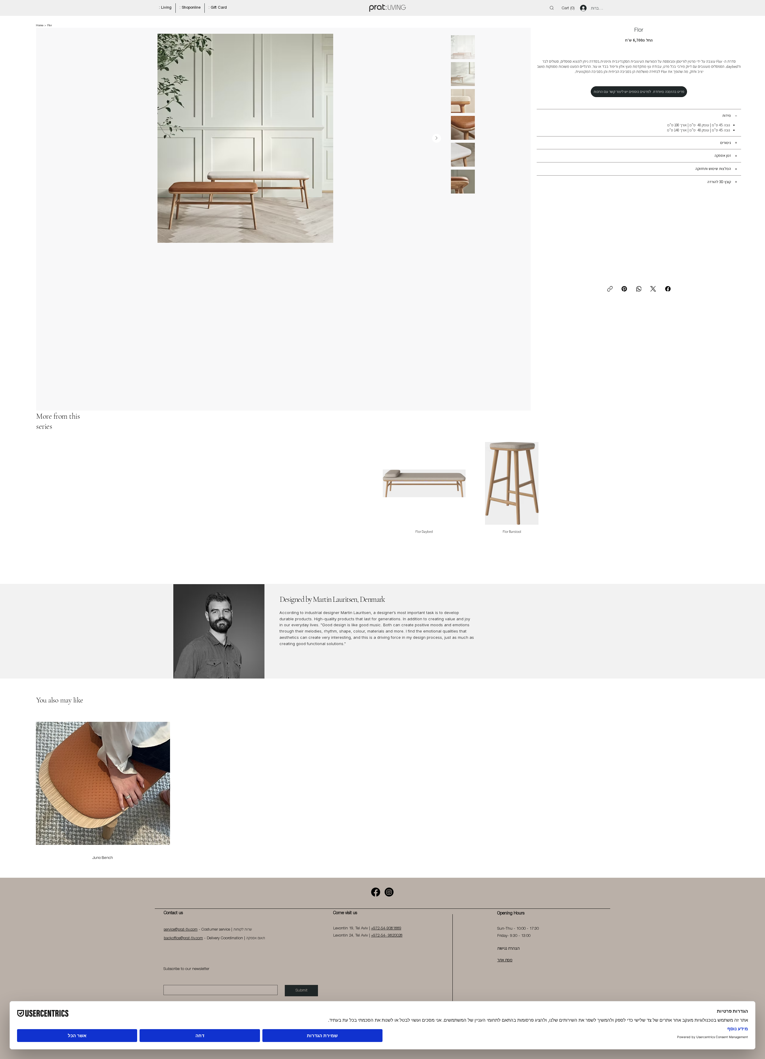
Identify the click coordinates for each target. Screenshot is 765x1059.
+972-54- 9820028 (387, 935)
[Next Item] (484, 219)
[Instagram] (389, 892)
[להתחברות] (581, 8)
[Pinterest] (624, 288)
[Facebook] (668, 288)
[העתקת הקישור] (610, 288)
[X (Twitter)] (653, 288)
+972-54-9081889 (386, 928)
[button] (569, 8)
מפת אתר (504, 960)
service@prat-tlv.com (181, 929)
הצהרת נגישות (508, 948)
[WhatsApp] (638, 288)
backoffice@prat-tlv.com (183, 938)
